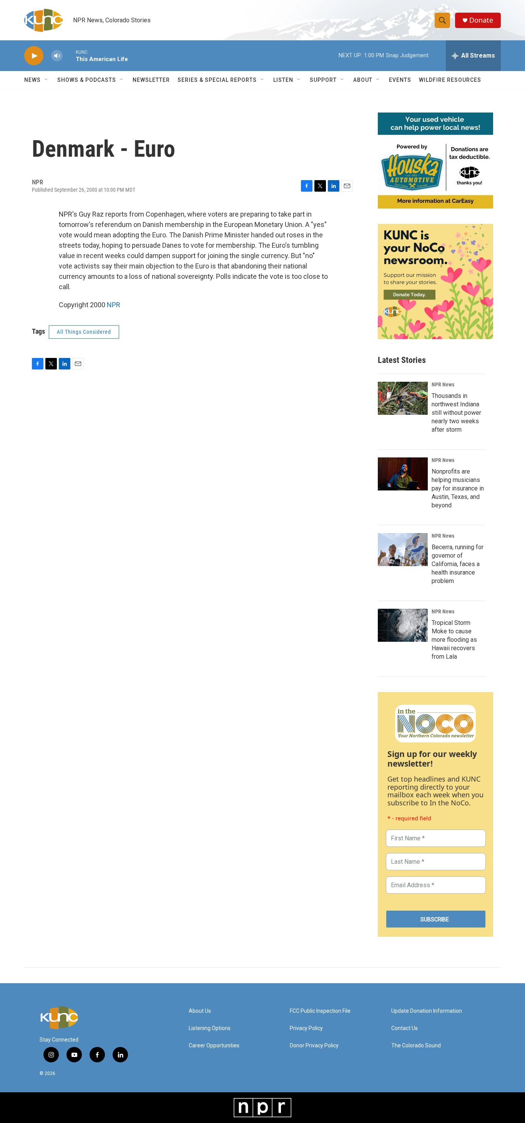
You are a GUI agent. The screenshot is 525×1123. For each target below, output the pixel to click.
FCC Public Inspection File (320, 1011)
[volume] (56, 56)
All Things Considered (84, 332)
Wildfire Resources (450, 80)
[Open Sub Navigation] (46, 80)
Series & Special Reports (217, 80)
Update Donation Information (426, 1011)
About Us (200, 1011)
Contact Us (404, 1028)
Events (400, 80)
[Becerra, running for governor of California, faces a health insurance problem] (403, 549)
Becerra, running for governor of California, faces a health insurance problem (457, 564)
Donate (481, 20)
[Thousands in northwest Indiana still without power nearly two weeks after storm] (403, 398)
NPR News (443, 384)
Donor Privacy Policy (314, 1045)
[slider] (69, 55)
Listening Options (210, 1028)
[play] (34, 55)
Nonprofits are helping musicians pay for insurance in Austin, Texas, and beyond (458, 488)
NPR (113, 305)
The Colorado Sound (416, 1045)
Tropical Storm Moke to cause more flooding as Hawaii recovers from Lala (454, 639)
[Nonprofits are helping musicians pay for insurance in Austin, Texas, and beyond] (403, 473)
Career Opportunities (214, 1045)
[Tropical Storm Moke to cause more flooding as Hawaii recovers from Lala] (403, 625)
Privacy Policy (306, 1028)
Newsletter (151, 80)
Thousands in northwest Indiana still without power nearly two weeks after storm (456, 412)
